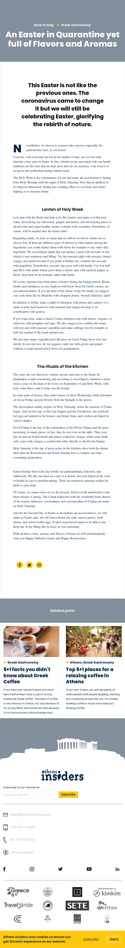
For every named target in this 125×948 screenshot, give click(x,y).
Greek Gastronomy (76, 25)
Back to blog (44, 25)
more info (90, 939)
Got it (114, 939)
